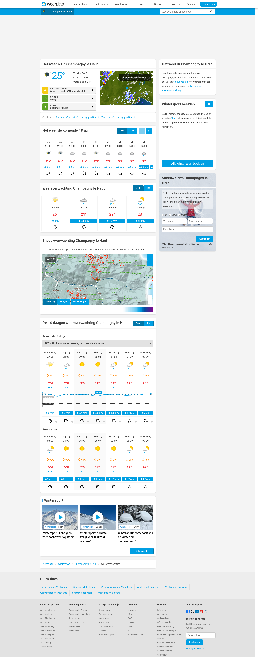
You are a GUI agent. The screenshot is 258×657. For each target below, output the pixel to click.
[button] (127, 88)
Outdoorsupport (106, 626)
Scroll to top (253, 652)
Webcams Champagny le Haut (117, 117)
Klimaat (141, 4)
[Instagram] (205, 611)
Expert (174, 4)
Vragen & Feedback (166, 642)
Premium (191, 4)
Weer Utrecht (46, 647)
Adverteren (104, 622)
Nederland (100, 4)
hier (174, 118)
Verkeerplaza (163, 618)
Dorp (122, 130)
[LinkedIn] (197, 611)
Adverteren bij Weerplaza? (169, 634)
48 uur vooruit (180, 81)
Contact (102, 630)
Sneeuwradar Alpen (82, 592)
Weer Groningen (47, 630)
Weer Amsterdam (48, 610)
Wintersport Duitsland (84, 587)
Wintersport (53, 500)
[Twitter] (192, 611)
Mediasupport (105, 618)
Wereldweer (121, 4)
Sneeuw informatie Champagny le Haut (77, 117)
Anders (184, 215)
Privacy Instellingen (195, 648)
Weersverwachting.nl (166, 626)
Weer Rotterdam (47, 638)
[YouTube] (201, 611)
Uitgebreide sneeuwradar (134, 77)
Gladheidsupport (106, 634)
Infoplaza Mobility (165, 622)
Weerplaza (162, 614)
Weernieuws (74, 630)
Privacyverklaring (165, 647)
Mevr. (174, 215)
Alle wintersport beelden (187, 163)
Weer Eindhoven (47, 618)
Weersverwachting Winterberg (116, 587)
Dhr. (166, 215)
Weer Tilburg (46, 642)
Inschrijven (194, 642)
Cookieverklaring (164, 651)
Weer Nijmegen (47, 634)
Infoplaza (132, 610)
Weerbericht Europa (78, 610)
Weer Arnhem (46, 614)
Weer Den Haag (47, 626)
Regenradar (79, 4)
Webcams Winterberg (109, 592)
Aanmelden (204, 239)
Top (132, 130)
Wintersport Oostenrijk (148, 587)
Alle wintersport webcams (53, 592)
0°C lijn (98, 393)
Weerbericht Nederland (79, 614)
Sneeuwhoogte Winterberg (54, 587)
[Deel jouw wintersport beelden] (209, 104)
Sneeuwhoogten (76, 622)
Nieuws (158, 4)
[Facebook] (188, 611)
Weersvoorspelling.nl (166, 630)
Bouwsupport (105, 610)
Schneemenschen (136, 634)
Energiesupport (106, 614)
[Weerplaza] (53, 4)
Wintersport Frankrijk (176, 587)
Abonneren (162, 655)
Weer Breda (45, 622)
